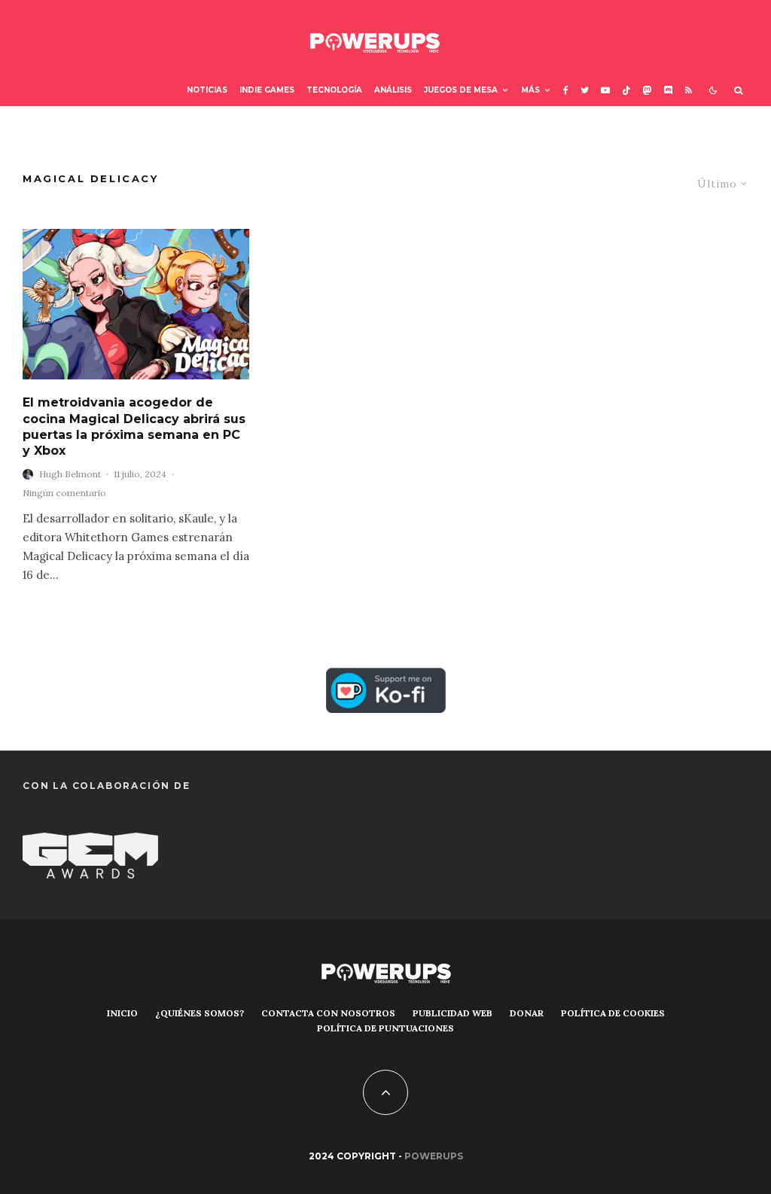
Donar (527, 1013)
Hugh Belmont (70, 474)
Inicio (122, 1013)
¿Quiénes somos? (199, 1013)
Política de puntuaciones (385, 1028)
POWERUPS (433, 1156)
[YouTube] (605, 90)
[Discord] (668, 90)
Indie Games (266, 90)
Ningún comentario (64, 492)
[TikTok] (626, 90)
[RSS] (688, 90)
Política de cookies (613, 1013)
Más (530, 90)
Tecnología (334, 90)
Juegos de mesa (461, 90)
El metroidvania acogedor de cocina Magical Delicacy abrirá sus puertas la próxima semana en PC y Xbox (134, 426)
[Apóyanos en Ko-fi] (386, 678)
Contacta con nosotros (328, 1013)
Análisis (393, 90)
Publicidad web (452, 1013)
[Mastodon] (647, 90)
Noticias (207, 90)
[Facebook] (565, 90)
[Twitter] (584, 90)
